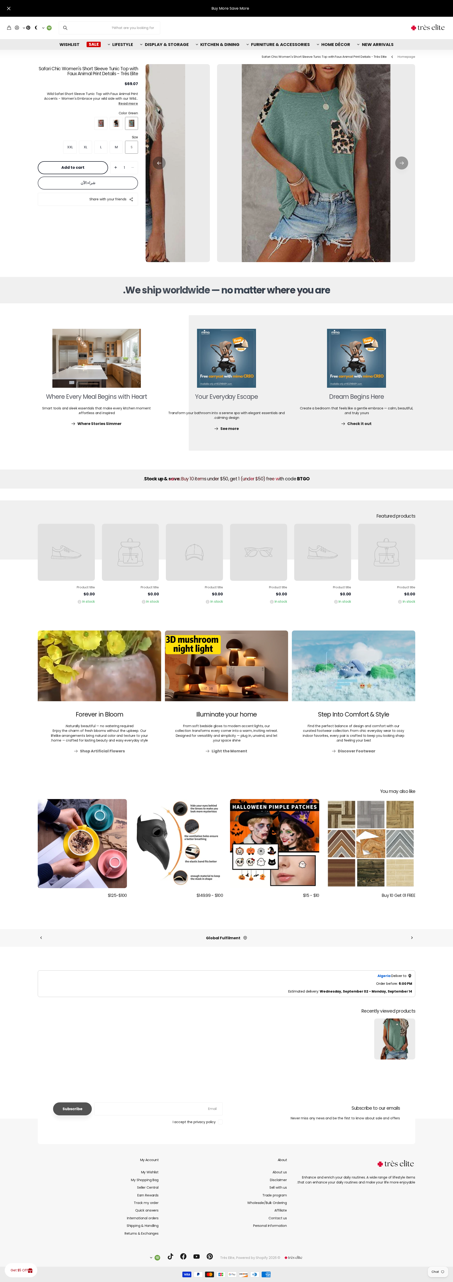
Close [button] (8, 8)
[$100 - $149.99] (178, 843)
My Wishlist (150, 1172)
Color (128, 113)
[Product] (386, 552)
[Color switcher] (36, 28)
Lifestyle (122, 44)
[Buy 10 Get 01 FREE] (370, 843)
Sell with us (278, 1187)
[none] (412, 938)
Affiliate (280, 1210)
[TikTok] (170, 1256)
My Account (149, 1160)
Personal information (270, 1225)
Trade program (274, 1195)
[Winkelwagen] (9, 28)
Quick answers (147, 1210)
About (282, 1160)
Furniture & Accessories (280, 44)
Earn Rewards (148, 1195)
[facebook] (183, 1256)
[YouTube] (196, 1256)
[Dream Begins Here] (356, 361)
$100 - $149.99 (210, 895)
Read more (128, 103)
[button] (401, 163)
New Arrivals (377, 44)
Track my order (146, 1202)
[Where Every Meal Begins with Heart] (96, 361)
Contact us (277, 1218)
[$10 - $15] (274, 843)
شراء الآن (88, 182)
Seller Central (148, 1187)
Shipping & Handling (143, 1225)
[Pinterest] (210, 1256)
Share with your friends (107, 199)
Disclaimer (278, 1180)
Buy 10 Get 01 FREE (398, 895)
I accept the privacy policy (194, 1122)
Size (135, 137)
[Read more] (26, 28)
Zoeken (65, 27)
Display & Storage (167, 44)
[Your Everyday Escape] (226, 361)
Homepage (406, 56)
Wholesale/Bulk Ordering (267, 1202)
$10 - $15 (311, 895)
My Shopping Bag (145, 1180)
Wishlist (69, 44)
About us (280, 1172)
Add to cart (72, 167)
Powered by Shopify (252, 1257)
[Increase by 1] (115, 167)
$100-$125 (117, 895)
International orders (143, 1218)
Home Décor (335, 44)
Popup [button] (400, 601)
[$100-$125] (82, 843)
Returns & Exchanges (142, 1233)
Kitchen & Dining (219, 44)
